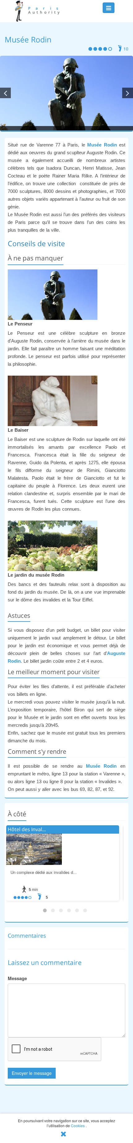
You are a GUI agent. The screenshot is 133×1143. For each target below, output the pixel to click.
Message (17, 978)
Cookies (78, 1125)
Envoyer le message (32, 1073)
